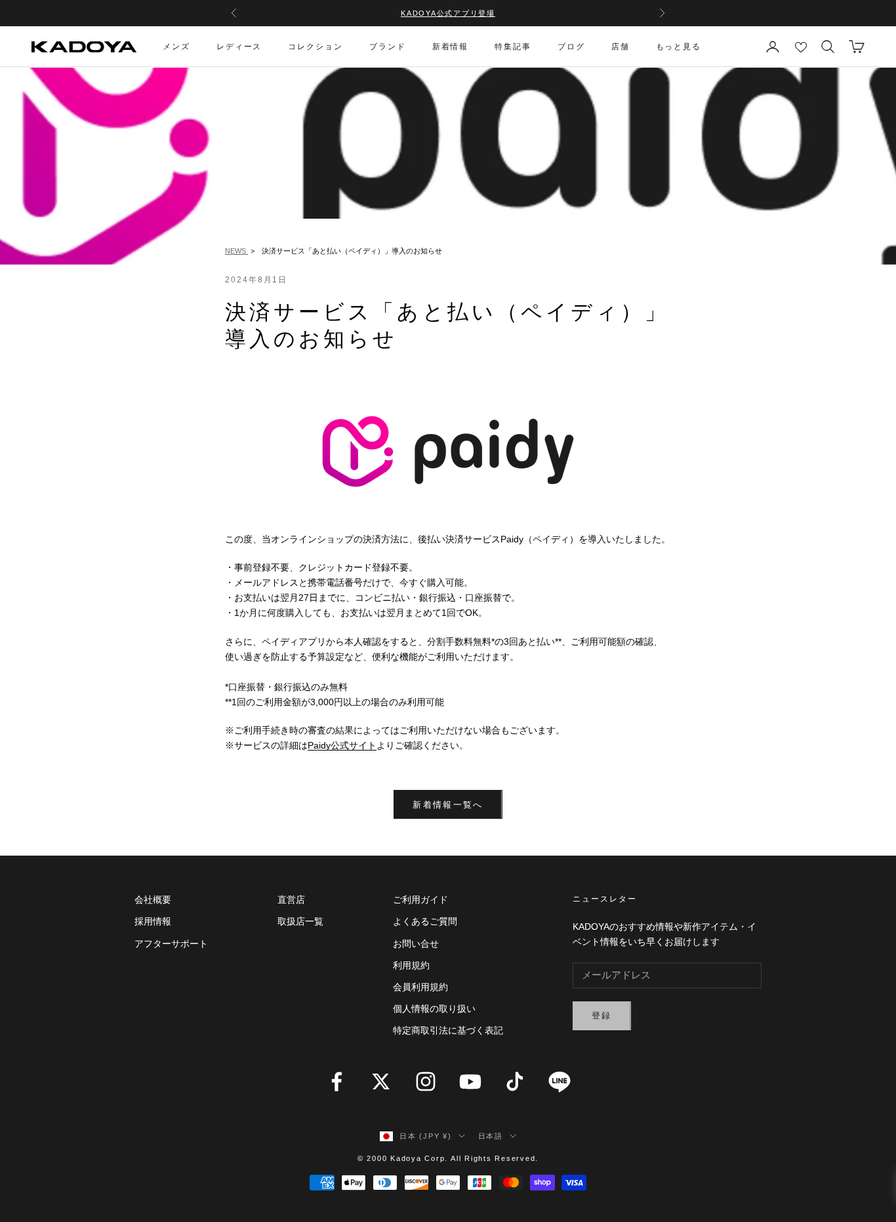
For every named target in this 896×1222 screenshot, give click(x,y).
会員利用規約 (420, 987)
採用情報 (152, 921)
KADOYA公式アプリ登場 (448, 13)
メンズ (176, 46)
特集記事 (513, 46)
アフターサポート (171, 943)
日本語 (490, 1136)
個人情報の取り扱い (434, 1008)
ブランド (387, 46)
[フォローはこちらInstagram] (426, 1081)
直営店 (291, 899)
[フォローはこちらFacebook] (336, 1081)
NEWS (236, 251)
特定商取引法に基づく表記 (448, 1030)
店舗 (620, 46)
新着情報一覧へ (448, 805)
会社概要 (152, 899)
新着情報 (450, 46)
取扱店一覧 (300, 921)
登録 (602, 1015)
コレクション (315, 46)
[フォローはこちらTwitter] (381, 1081)
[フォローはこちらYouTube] (470, 1081)
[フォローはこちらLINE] (559, 1081)
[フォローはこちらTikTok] (515, 1081)
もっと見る (679, 46)
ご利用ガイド (420, 899)
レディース (239, 46)
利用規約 (411, 965)
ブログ (571, 46)
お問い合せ (416, 943)
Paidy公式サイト (342, 745)
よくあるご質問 (425, 921)
